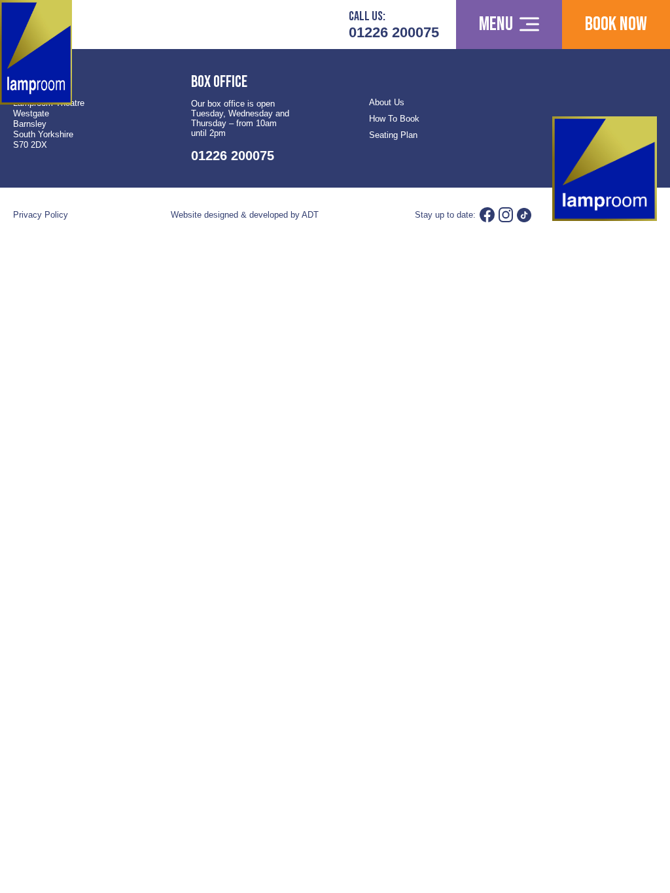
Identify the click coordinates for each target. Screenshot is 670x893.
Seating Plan (393, 135)
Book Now (616, 24)
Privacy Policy (40, 215)
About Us (386, 102)
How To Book (394, 119)
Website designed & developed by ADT (245, 215)
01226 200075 (394, 32)
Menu (496, 24)
